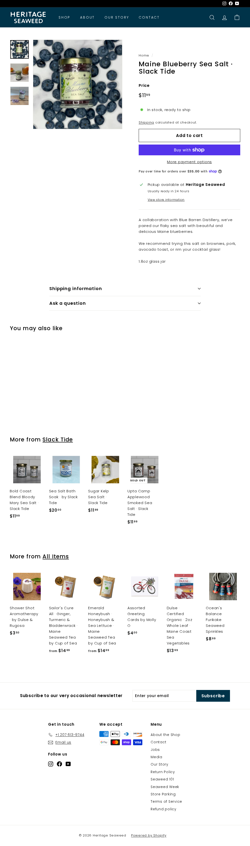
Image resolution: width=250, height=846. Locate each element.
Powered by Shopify (149, 835)
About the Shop (165, 734)
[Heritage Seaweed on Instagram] (50, 764)
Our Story (116, 17)
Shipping (146, 122)
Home (144, 55)
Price (144, 85)
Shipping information (75, 288)
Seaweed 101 (162, 779)
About (87, 17)
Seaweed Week (165, 786)
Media (156, 757)
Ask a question (67, 303)
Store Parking (163, 794)
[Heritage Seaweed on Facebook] (59, 764)
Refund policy (164, 809)
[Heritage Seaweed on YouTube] (68, 764)
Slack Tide (57, 439)
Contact (149, 17)
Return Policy (163, 771)
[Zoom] (77, 84)
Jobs (155, 749)
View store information (166, 200)
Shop (64, 17)
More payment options (189, 161)
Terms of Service (166, 801)
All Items (55, 556)
